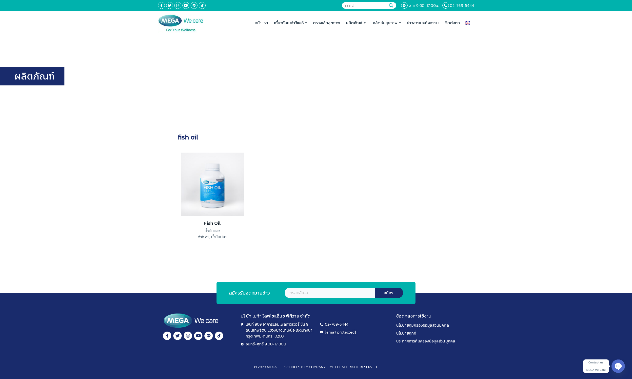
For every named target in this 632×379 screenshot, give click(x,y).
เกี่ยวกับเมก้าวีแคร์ (289, 23)
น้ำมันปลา (219, 237)
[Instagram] (177, 5)
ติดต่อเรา (452, 23)
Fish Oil (212, 223)
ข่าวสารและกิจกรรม (423, 23)
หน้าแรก (261, 23)
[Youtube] (185, 5)
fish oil (203, 237)
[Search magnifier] (391, 5)
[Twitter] (169, 5)
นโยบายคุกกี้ (406, 333)
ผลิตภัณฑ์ (354, 23)
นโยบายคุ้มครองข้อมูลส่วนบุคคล (422, 325)
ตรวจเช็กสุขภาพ (326, 23)
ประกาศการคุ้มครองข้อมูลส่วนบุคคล (425, 341)
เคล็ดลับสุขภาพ (384, 23)
